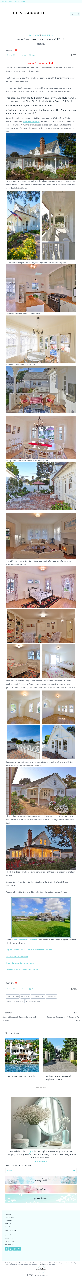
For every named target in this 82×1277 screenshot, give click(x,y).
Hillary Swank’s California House (20, 963)
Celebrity (8, 1221)
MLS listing (51, 996)
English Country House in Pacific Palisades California (29, 950)
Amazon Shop (10, 1244)
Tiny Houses (9, 1217)
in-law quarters (38, 996)
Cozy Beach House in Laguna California (23, 970)
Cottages (8, 1214)
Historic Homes (10, 1227)
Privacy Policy (10, 1241)
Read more (41, 1161)
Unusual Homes (11, 1230)
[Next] (74, 1062)
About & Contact (11, 1235)
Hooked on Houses (31, 121)
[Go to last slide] (7, 1062)
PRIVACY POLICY (19, 1)
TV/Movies (8, 1224)
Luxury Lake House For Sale (21, 1076)
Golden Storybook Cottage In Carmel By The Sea (19, 1017)
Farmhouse (34, 35)
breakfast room (13, 996)
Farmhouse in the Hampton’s (25, 940)
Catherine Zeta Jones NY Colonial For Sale (63, 1017)
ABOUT (10, 1)
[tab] (37, 1087)
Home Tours (47, 35)
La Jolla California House (17, 956)
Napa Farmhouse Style (15, 1001)
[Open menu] (67, 14)
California (25, 996)
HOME (4, 1)
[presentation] (22, 1055)
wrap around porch (33, 1001)
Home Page (9, 1238)
